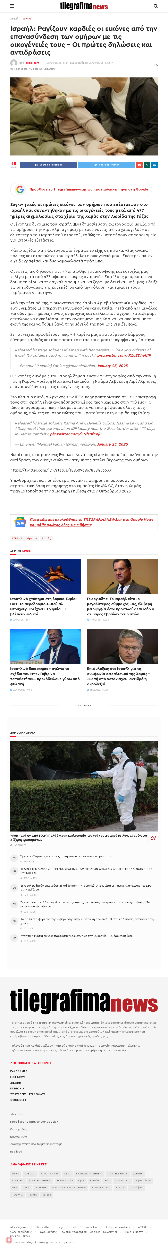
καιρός (46, 1195)
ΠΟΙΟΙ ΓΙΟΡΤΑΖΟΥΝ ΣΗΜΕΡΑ (69, 1188)
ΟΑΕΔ (26, 1188)
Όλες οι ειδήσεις (21, 1232)
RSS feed (16, 1151)
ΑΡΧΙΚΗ (142, 1227)
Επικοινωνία (18, 1136)
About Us (16, 1114)
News (15, 1174)
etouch (70, 1242)
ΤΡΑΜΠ (32, 1195)
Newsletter (43, 1227)
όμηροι (32, 538)
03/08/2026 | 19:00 (22, 690)
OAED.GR (30, 1174)
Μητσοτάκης (143, 1181)
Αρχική (14, 18)
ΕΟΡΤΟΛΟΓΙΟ (65, 1181)
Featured (27, 18)
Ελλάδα (94, 1181)
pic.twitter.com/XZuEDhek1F (124, 355)
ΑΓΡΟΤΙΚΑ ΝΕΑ (50, 1174)
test (74, 1227)
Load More (84, 705)
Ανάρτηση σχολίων (118, 1227)
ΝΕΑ (14, 1188)
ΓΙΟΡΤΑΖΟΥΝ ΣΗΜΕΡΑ (89, 1174)
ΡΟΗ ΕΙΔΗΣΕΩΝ (20, 1236)
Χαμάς (46, 538)
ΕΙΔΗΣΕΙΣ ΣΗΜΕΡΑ (40, 1181)
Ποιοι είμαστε (134, 1232)
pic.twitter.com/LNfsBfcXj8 (75, 434)
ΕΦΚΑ (81, 1181)
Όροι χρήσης (19, 1129)
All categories (19, 1227)
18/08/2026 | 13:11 (21, 620)
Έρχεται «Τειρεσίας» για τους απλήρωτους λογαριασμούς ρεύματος (66, 856)
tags (60, 1227)
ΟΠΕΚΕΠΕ (41, 1188)
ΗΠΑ (107, 1181)
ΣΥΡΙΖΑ (120, 1188)
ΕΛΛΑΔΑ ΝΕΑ (18, 1071)
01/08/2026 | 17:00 (99, 690)
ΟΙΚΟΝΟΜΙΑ (18, 1100)
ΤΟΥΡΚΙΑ (17, 1195)
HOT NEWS (35, 68)
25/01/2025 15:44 (57, 62)
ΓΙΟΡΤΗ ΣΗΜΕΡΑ (118, 1174)
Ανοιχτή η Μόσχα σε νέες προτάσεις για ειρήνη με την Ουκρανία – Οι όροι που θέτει (76, 936)
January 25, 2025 (112, 366)
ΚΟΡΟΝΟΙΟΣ (122, 1181)
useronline (91, 1227)
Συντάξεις (136, 1188)
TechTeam (32, 62)
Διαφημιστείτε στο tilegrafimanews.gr (36, 1144)
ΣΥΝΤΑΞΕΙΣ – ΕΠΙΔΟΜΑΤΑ (27, 1094)
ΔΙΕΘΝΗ (49, 68)
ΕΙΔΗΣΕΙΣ (18, 1181)
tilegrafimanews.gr (38, 1242)
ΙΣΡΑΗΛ (17, 538)
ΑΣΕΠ (67, 1174)
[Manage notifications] (9, 1240)
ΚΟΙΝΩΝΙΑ (17, 1088)
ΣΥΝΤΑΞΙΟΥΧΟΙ (101, 1188)
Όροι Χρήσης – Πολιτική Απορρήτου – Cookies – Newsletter (78, 1232)
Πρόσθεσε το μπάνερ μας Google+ (34, 1121)
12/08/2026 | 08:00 (99, 620)
